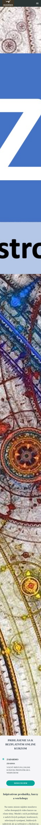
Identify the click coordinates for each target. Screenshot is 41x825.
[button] (37, 3)
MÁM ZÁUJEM (20, 783)
